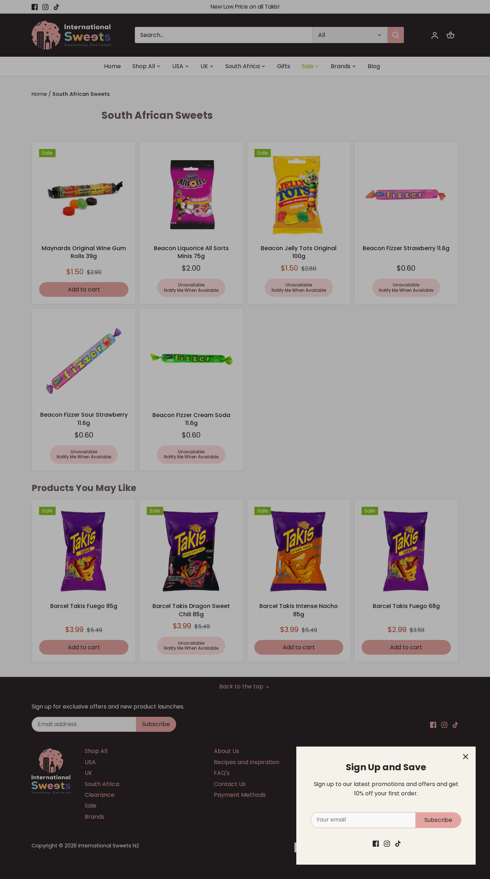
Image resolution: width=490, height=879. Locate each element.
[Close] (465, 757)
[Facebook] (376, 843)
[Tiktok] (398, 843)
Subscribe (438, 820)
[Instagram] (387, 843)
